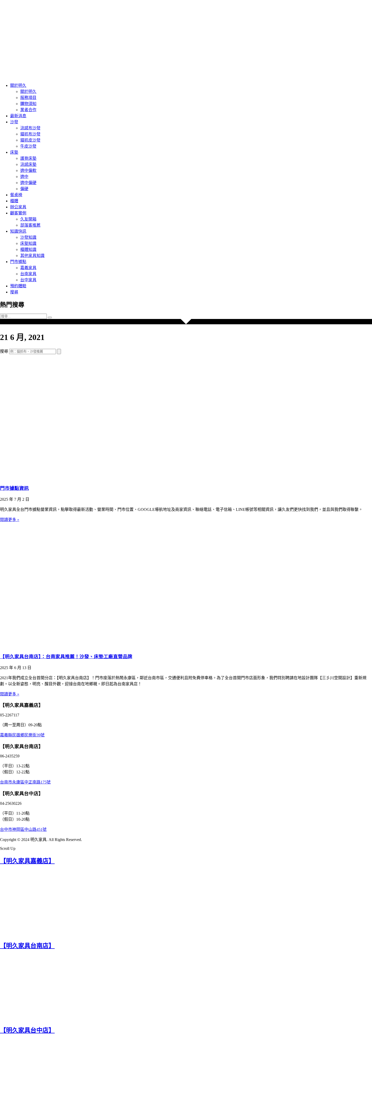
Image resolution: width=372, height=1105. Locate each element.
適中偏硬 (28, 182)
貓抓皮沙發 (30, 140)
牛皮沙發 (28, 146)
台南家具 (28, 274)
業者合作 (28, 110)
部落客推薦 (30, 225)
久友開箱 (28, 219)
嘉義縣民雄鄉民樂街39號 (22, 735)
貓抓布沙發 (30, 134)
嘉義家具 (28, 268)
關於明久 (18, 85)
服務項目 (28, 97)
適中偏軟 (28, 170)
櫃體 (14, 201)
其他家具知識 (32, 255)
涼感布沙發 (30, 128)
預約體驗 (18, 286)
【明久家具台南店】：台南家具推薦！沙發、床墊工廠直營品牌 (66, 656)
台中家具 (28, 280)
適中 (24, 176)
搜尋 (14, 292)
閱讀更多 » (9, 519)
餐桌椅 (16, 195)
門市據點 (18, 261)
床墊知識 (28, 243)
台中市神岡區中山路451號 (23, 829)
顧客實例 (18, 213)
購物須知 (28, 104)
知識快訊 (18, 231)
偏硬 (24, 189)
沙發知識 (28, 237)
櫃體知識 (28, 249)
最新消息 (18, 116)
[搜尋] (59, 351)
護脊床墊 (28, 158)
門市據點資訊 (14, 488)
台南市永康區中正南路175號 (25, 782)
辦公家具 (18, 207)
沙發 (14, 122)
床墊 (14, 152)
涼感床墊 (28, 164)
